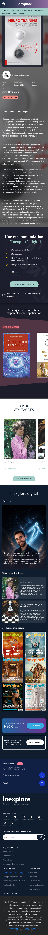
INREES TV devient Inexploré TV (16, 873)
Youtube (23, 820)
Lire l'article (11, 469)
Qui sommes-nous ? (10, 856)
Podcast (12, 826)
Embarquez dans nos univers (13, 864)
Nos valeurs (7, 860)
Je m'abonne (35, 726)
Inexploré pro (35, 889)
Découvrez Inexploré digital (24, 284)
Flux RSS (20, 826)
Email (5, 783)
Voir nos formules (35, 742)
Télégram (15, 820)
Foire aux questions (11, 775)
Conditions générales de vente (14, 881)
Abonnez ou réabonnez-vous (13, 10)
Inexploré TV (35, 877)
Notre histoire (8, 852)
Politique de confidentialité (12, 877)
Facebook (31, 820)
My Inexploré (35, 881)
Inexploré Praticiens (37, 885)
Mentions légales (9, 885)
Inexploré (33, 873)
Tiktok (5, 826)
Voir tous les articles (24, 479)
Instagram (6, 820)
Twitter (39, 820)
